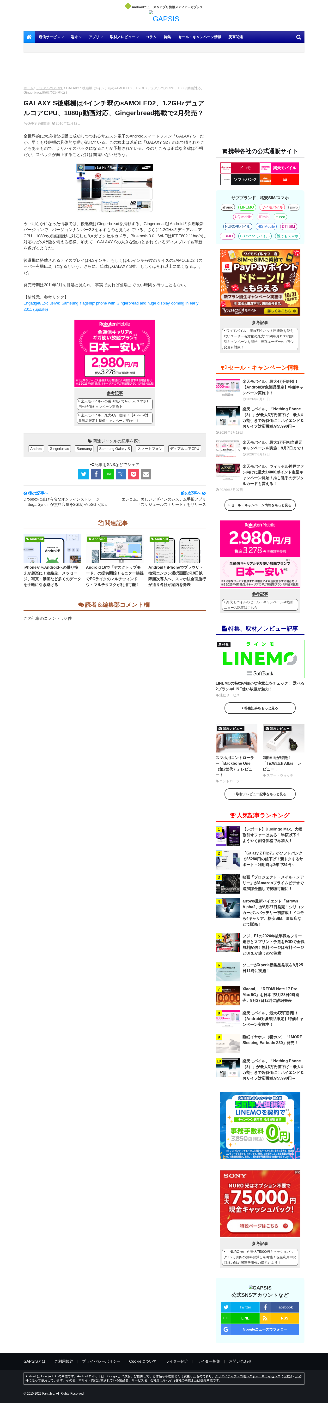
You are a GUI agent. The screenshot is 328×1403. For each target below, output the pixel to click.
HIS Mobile (266, 226)
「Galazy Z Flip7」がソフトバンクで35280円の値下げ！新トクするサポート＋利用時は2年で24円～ (273, 859)
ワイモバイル (272, 207)
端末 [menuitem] (74, 37)
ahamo (227, 207)
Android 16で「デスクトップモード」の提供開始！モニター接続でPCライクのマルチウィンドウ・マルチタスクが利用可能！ (115, 576)
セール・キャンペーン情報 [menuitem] (199, 37)
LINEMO (247, 207)
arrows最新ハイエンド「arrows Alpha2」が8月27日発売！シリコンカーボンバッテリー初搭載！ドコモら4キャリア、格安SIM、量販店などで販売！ (273, 912)
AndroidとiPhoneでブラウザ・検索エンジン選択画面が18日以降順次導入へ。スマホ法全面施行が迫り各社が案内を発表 (177, 576)
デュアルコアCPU (49, 88)
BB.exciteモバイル (255, 236)
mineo (280, 217)
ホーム (29, 88)
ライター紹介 (176, 1361)
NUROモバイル (237, 226)
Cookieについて (143, 1361)
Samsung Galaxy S (114, 449)
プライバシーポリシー (101, 1361)
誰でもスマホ (287, 236)
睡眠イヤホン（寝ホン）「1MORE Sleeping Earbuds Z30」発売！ (272, 1040)
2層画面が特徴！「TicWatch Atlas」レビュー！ (282, 763)
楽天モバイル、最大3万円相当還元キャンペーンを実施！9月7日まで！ (273, 445)
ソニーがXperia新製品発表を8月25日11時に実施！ (273, 968)
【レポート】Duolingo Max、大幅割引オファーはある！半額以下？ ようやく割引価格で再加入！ (272, 835)
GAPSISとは (35, 1361)
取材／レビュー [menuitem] (122, 37)
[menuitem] (29, 37)
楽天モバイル (284, 168)
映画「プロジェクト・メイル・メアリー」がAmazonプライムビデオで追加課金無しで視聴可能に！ (273, 883)
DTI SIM (288, 226)
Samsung (84, 449)
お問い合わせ (240, 1361)
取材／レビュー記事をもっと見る (261, 794)
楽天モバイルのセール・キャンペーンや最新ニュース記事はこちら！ (258, 604)
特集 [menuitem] (167, 37)
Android (36, 449)
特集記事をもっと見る (261, 708)
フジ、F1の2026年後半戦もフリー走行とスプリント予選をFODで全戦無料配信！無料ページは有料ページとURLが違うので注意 (273, 944)
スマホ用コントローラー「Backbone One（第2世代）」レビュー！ (235, 766)
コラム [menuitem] (151, 37)
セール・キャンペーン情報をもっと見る (261, 505)
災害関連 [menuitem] (236, 37)
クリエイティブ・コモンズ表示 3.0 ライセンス (247, 1376)
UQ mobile (243, 217)
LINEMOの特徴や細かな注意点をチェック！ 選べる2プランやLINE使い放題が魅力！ (260, 686)
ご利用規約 (63, 1361)
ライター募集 (208, 1361)
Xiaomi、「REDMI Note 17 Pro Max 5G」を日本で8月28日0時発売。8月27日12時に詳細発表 (271, 995)
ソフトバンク (245, 179)
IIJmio (263, 217)
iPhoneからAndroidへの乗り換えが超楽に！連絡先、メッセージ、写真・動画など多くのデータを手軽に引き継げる (52, 576)
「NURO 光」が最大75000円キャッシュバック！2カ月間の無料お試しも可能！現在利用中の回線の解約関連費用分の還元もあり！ (260, 1257)
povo (294, 207)
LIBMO (227, 236)
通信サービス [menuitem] (49, 37)
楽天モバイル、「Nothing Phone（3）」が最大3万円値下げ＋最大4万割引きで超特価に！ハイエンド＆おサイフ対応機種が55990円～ (273, 417)
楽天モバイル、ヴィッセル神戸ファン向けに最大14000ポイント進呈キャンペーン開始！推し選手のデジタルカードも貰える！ (273, 475)
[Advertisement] (114, 70)
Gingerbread (59, 449)
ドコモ (245, 168)
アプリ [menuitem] (94, 37)
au (285, 179)
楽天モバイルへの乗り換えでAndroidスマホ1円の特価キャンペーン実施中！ (113, 404)
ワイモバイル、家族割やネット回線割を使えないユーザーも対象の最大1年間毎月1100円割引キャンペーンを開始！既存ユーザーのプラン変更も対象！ (259, 339)
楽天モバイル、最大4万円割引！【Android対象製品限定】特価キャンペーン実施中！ (113, 418)
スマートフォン (150, 449)
